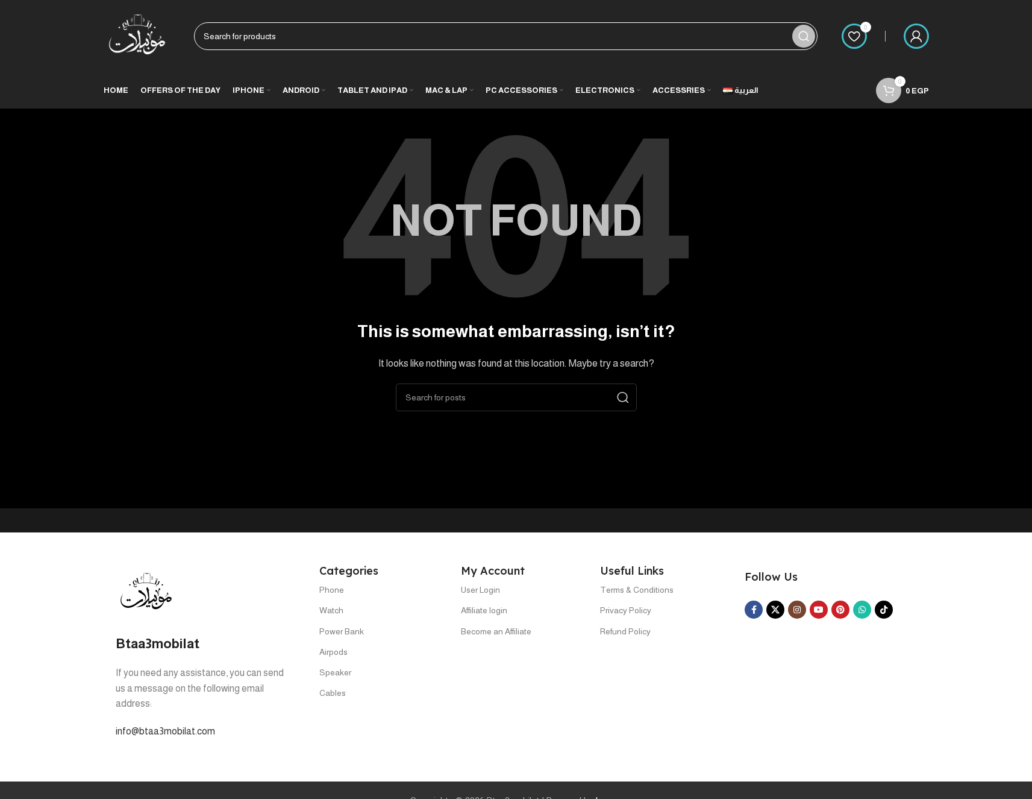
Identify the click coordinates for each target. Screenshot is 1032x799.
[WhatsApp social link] (862, 610)
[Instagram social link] (797, 610)
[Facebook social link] (754, 610)
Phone (331, 590)
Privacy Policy (625, 610)
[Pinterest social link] (840, 610)
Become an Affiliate (496, 631)
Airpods (333, 652)
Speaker (335, 672)
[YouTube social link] (819, 610)
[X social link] (775, 610)
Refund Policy (625, 631)
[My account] (916, 36)
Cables (332, 693)
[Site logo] (137, 35)
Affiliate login (484, 610)
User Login (480, 590)
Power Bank (341, 631)
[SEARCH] (803, 36)
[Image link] (146, 591)
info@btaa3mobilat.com (165, 731)
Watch (331, 610)
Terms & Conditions (637, 590)
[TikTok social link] (884, 610)
